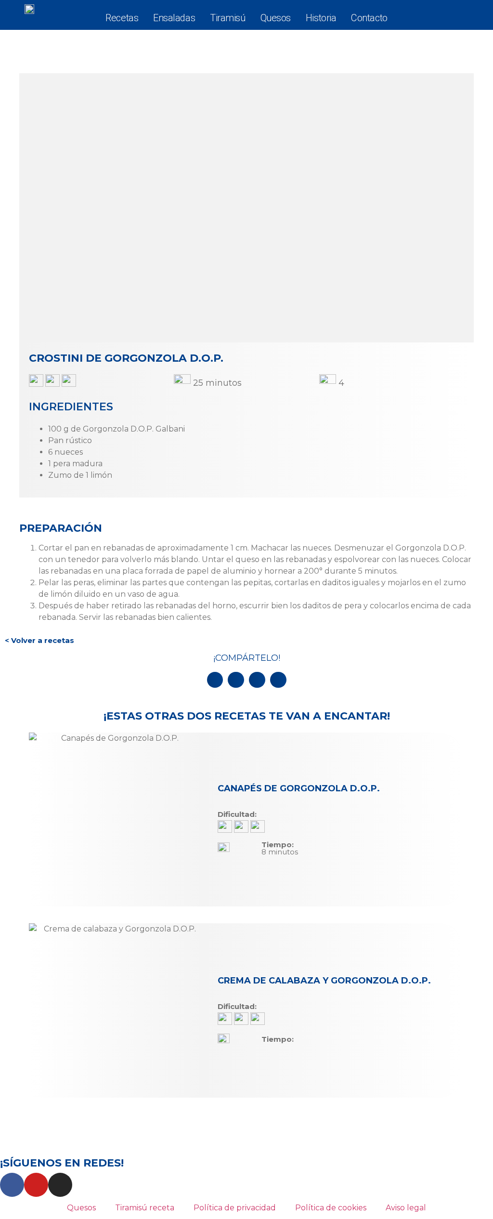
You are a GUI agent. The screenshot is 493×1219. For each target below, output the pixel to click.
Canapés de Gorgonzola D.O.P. (299, 788)
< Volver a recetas (39, 640)
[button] (215, 680)
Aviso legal (406, 1207)
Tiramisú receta (144, 1207)
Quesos (275, 18)
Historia (321, 18)
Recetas (121, 18)
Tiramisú (227, 18)
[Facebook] (12, 1185)
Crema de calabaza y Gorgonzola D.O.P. (324, 980)
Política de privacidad (235, 1207)
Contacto (369, 18)
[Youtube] (36, 1185)
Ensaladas (174, 18)
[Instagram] (60, 1185)
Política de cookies (330, 1207)
